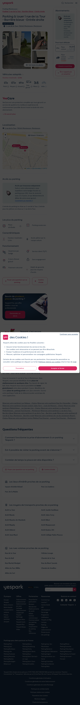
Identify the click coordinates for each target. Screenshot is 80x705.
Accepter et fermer (57, 368)
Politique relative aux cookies (49, 362)
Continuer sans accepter (69, 334)
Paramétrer (20, 368)
